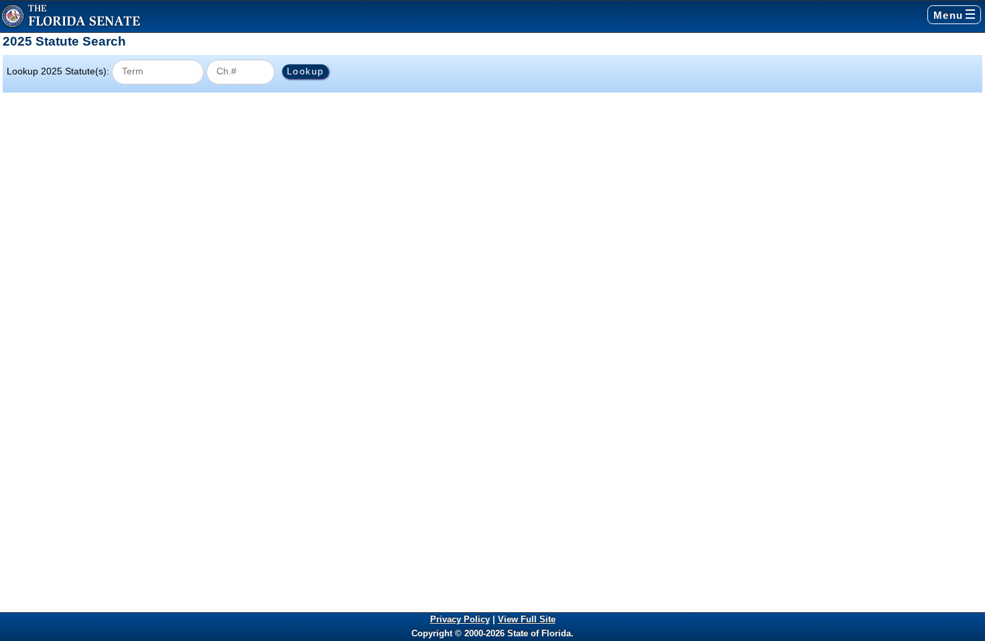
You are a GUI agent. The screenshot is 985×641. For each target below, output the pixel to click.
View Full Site (526, 619)
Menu (948, 15)
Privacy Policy (460, 619)
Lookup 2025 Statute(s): (58, 71)
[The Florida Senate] (71, 16)
